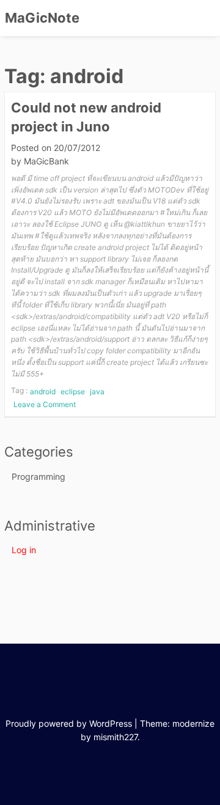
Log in (24, 550)
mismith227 (116, 737)
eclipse (73, 391)
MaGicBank (46, 161)
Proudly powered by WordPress (69, 723)
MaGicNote (42, 18)
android (43, 391)
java (97, 391)
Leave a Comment (45, 405)
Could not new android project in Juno (86, 117)
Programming (38, 476)
